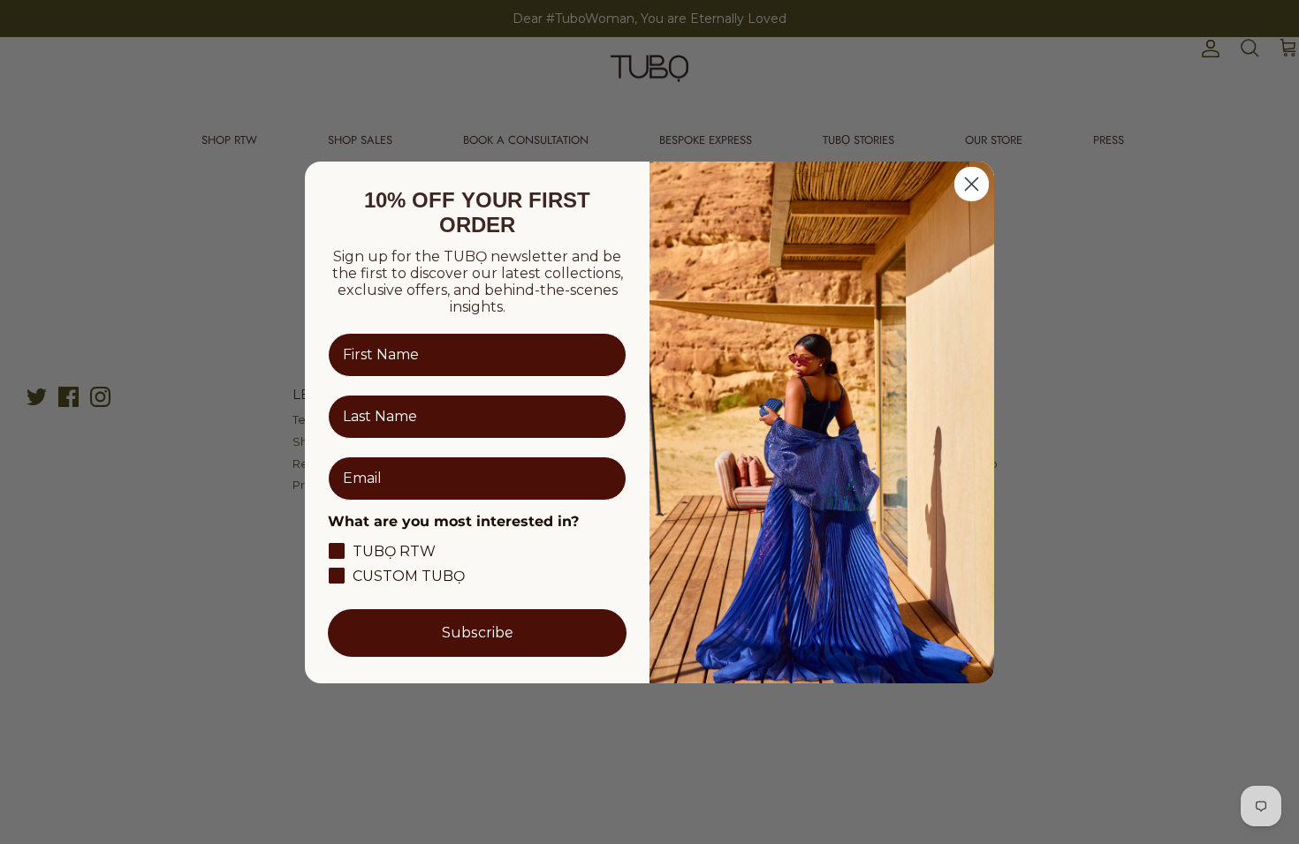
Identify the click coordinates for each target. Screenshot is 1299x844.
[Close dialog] (971, 184)
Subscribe (477, 632)
